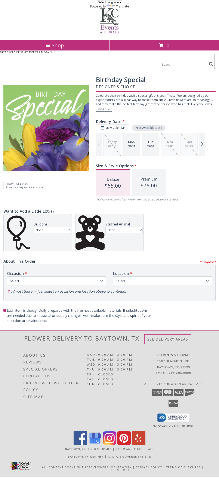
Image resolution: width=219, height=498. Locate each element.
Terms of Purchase (183, 467)
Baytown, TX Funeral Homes (88, 449)
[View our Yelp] (138, 444)
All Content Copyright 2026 (67, 467)
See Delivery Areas (167, 339)
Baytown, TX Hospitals (134, 449)
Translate (122, 6)
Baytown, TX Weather (86, 456)
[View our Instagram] (109, 444)
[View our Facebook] (80, 444)
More (102, 109)
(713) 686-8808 (179, 373)
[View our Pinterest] (124, 444)
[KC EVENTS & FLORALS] (109, 34)
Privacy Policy (149, 467)
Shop (58, 45)
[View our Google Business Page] (95, 444)
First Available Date (148, 128)
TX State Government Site (129, 456)
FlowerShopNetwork (112, 467)
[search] (211, 64)
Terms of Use (123, 470)
